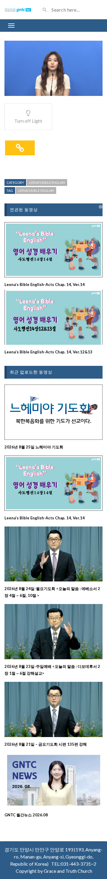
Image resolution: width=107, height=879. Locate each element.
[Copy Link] (20, 147)
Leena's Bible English (47, 182)
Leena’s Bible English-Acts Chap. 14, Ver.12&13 (48, 352)
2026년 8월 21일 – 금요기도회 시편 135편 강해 (45, 744)
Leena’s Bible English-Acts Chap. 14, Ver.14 (44, 284)
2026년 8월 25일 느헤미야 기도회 (33, 447)
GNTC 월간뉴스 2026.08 (26, 814)
